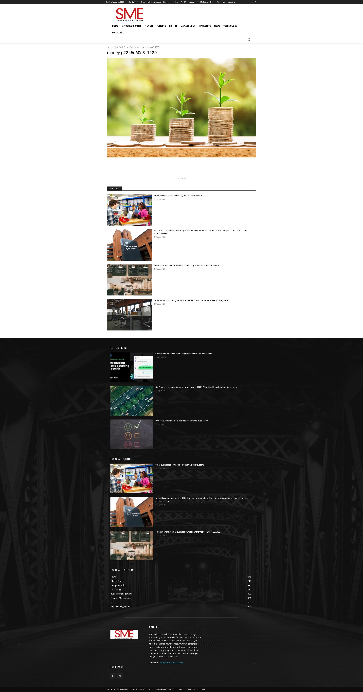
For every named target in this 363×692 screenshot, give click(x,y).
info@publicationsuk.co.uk (171, 662)
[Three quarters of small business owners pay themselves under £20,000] (129, 280)
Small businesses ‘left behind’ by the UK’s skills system (178, 196)
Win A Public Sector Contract (125, 47)
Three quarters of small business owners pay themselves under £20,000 (186, 265)
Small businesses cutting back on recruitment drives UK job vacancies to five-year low (192, 300)
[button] (249, 39)
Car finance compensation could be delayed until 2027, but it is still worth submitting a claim (196, 387)
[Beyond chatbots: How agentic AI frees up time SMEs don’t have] (131, 367)
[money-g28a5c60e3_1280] (181, 107)
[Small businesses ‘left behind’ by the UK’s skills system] (129, 210)
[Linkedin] (251, 2)
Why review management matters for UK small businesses (181, 421)
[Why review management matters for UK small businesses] (131, 434)
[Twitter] (255, 2)
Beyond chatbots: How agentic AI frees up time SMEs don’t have (183, 354)
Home (109, 47)
